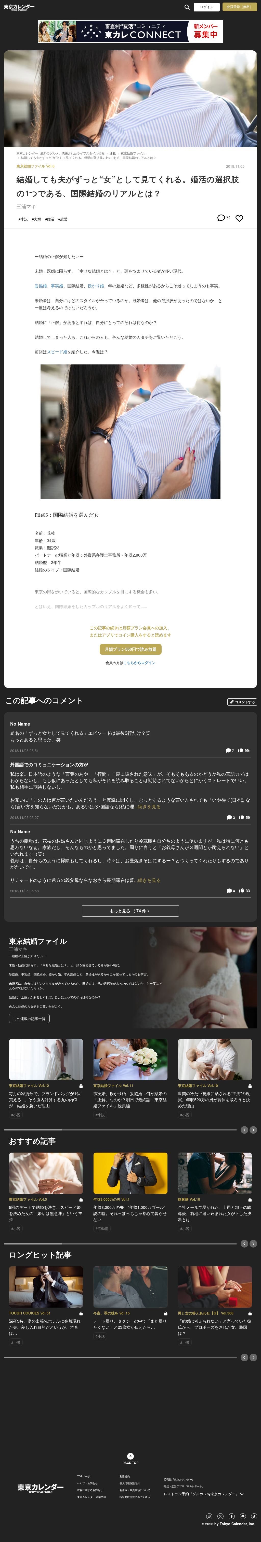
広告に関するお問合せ (90, 1490)
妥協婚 (41, 286)
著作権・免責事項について (135, 1490)
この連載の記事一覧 (29, 1018)
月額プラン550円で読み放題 (130, 649)
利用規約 (125, 1476)
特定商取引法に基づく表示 (135, 1497)
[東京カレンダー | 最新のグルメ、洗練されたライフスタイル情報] (26, 7)
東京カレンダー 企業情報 (91, 1497)
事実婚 (57, 286)
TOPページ (83, 1476)
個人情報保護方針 (130, 1483)
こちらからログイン (139, 662)
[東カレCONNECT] (130, 31)
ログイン (206, 7)
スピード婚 (57, 352)
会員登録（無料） (240, 7)
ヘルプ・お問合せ (87, 1483)
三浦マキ (26, 206)
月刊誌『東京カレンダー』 (179, 1479)
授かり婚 (96, 286)
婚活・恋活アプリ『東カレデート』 (184, 1486)
